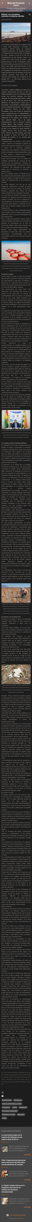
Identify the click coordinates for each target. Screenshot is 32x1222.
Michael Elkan (20, 1218)
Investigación (6, 1107)
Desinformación (7, 1100)
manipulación (23, 1107)
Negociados (20, 1114)
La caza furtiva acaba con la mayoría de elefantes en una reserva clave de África (11, 1137)
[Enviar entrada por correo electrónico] (2, 1096)
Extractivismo (18, 1100)
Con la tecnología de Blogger (17, 1215)
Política (4, 1118)
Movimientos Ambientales (9, 1111)
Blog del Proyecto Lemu (16, 4)
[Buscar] (29, 3)
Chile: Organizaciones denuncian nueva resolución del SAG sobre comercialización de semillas (13, 1162)
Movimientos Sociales (8, 1114)
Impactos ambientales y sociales (12, 1104)
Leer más (27, 1155)
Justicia (14, 1107)
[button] (29, 14)
